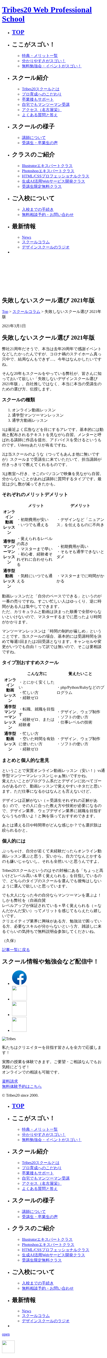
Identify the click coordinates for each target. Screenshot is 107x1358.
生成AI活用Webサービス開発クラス (53, 181)
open (6, 1334)
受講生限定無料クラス (42, 186)
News (26, 237)
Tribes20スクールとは (40, 89)
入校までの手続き (38, 209)
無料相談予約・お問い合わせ (48, 214)
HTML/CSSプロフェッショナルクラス (55, 176)
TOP (18, 32)
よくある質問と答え (40, 115)
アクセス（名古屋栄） (42, 110)
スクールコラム (36, 242)
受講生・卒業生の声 (40, 143)
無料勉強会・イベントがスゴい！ (52, 66)
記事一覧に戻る (16, 950)
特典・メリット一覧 (40, 56)
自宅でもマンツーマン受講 (46, 104)
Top (5, 311)
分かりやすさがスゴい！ (44, 61)
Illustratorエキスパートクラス (47, 166)
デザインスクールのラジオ (46, 247)
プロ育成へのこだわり (42, 94)
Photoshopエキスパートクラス (48, 171)
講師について (34, 137)
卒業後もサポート (38, 99)
